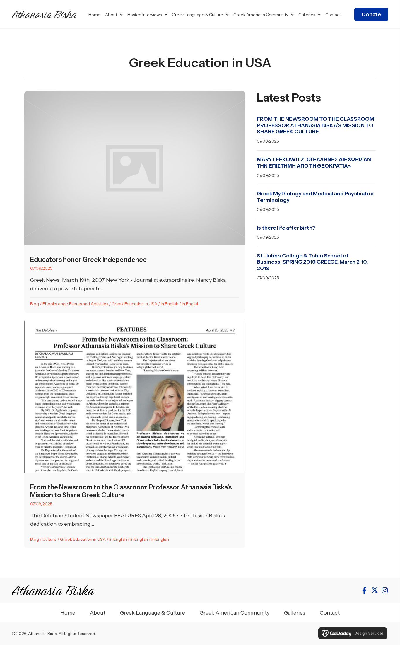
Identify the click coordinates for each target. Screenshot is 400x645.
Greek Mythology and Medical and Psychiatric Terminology (315, 196)
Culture (49, 539)
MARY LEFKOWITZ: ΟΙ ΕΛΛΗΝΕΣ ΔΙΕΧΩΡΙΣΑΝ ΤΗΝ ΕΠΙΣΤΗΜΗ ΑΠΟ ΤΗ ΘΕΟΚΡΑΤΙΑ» (314, 162)
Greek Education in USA (134, 303)
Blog (34, 303)
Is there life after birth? (286, 228)
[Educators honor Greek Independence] (134, 202)
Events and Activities (88, 303)
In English (169, 303)
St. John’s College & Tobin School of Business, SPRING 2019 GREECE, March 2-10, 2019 (312, 262)
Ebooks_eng (54, 303)
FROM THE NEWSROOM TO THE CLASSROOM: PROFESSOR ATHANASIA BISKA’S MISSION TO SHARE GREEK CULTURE (316, 125)
